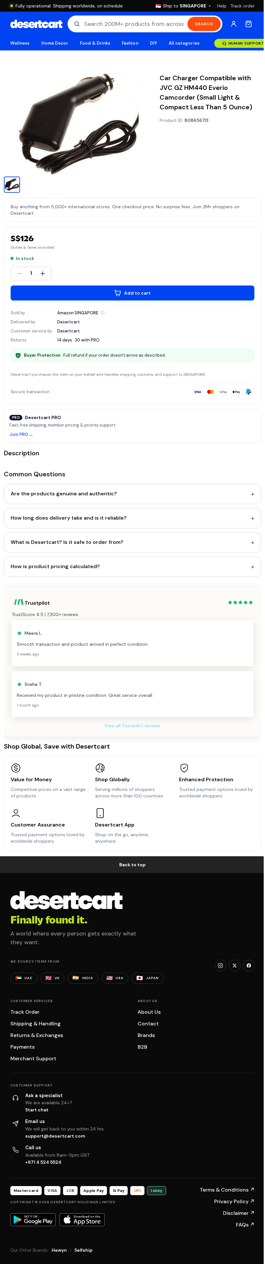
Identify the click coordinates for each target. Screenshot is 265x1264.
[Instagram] (220, 965)
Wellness (20, 43)
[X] (234, 965)
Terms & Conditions (227, 1189)
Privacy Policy (234, 1201)
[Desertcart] (36, 24)
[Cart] (248, 23)
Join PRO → (21, 434)
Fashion (130, 43)
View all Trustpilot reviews (132, 726)
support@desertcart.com (55, 1136)
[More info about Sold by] (102, 313)
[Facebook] (249, 965)
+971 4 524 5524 (43, 1162)
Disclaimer (239, 1213)
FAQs (245, 1224)
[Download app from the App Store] (82, 1219)
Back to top (132, 865)
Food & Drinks (95, 43)
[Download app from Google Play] (33, 1219)
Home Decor (55, 43)
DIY (153, 43)
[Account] (234, 23)
